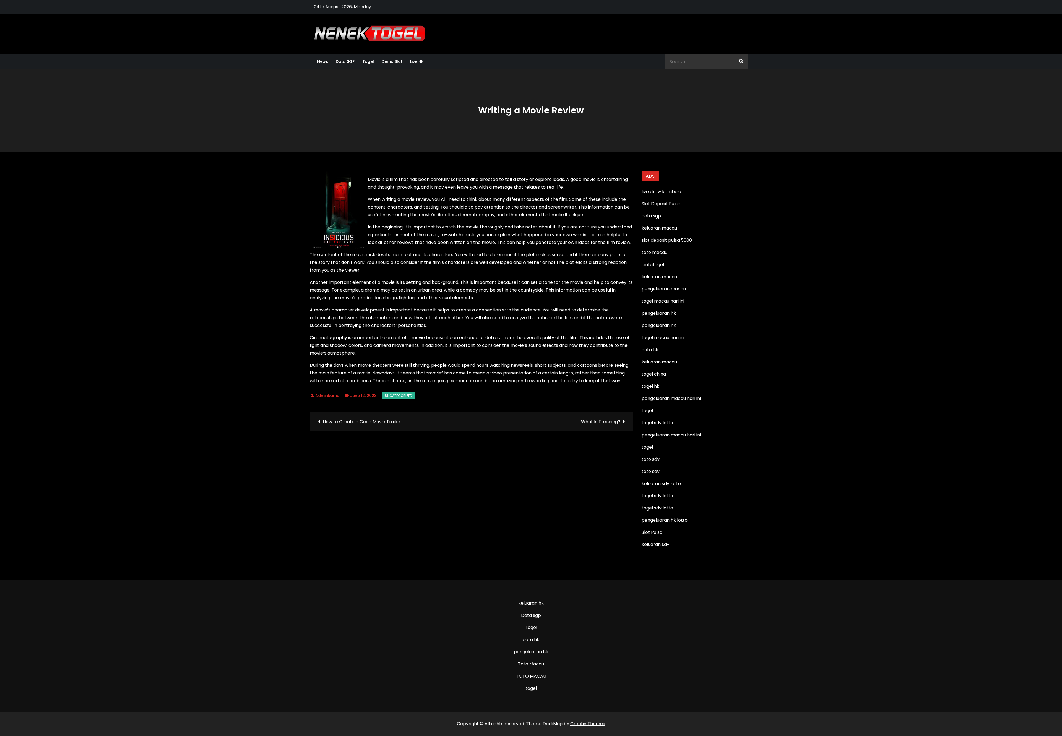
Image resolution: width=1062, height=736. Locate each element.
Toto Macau (531, 664)
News (322, 61)
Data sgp (531, 615)
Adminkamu (327, 395)
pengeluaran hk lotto (665, 520)
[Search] (741, 61)
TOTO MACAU (531, 676)
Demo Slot (392, 61)
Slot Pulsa (652, 532)
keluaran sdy (655, 544)
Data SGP (345, 61)
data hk (531, 639)
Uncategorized (398, 395)
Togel (368, 61)
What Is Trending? (600, 421)
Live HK (417, 61)
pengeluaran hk (531, 652)
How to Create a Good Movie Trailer (361, 421)
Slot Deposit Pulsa (661, 204)
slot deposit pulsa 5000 (667, 240)
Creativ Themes (587, 724)
